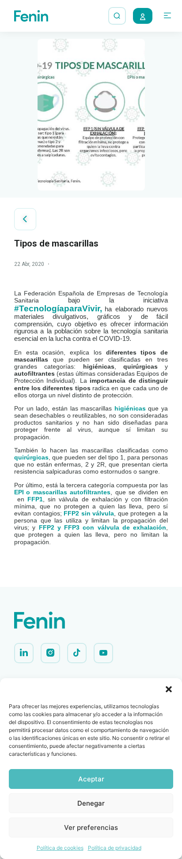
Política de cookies (60, 847)
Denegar (91, 803)
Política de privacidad (114, 847)
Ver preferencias (91, 827)
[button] (168, 689)
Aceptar (91, 779)
